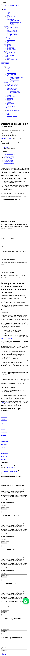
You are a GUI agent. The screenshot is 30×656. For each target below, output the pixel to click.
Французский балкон (12, 31)
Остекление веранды (15, 22)
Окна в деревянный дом (16, 20)
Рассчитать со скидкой (6, 138)
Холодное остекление (12, 27)
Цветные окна (10, 48)
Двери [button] (5, 37)
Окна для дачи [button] (10, 19)
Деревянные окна (14, 23)
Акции (2, 5)
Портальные (10, 42)
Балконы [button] (6, 26)
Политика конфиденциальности (9, 471)
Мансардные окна (11, 17)
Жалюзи (9, 45)
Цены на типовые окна (13, 53)
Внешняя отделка (14, 34)
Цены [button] (5, 51)
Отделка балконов (8, 160)
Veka (8, 13)
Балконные (10, 41)
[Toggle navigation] (1, 4)
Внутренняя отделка (15, 35)
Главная (6, 146)
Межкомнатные (11, 40)
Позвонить (3, 654)
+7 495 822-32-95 (10, 467)
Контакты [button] (6, 56)
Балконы (6, 147)
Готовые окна (10, 55)
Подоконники (10, 47)
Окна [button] (5, 9)
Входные (9, 38)
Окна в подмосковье (12, 59)
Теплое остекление (12, 29)
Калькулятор (8, 5)
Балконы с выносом (12, 30)
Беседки (12, 24)
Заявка (2, 653)
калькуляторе (5, 402)
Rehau (8, 10)
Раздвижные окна (11, 16)
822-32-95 (5, 62)
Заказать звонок (5, 63)
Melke (8, 12)
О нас (8, 58)
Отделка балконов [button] (11, 33)
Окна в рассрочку (16, 5)
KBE (8, 15)
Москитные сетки (11, 49)
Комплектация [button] (7, 44)
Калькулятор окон (11, 52)
